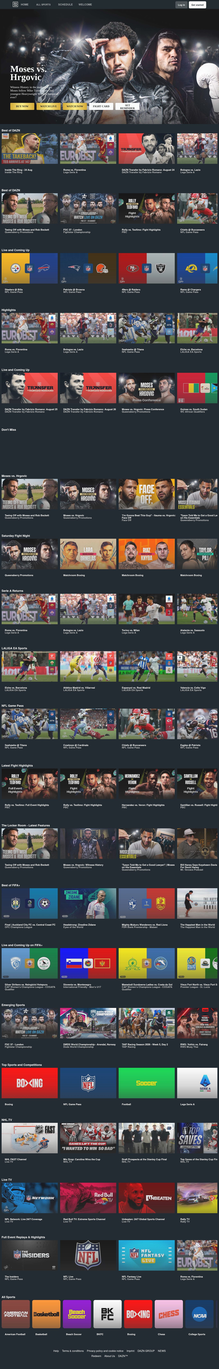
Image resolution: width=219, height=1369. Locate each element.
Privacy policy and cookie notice (105, 1351)
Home (25, 4)
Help (56, 1351)
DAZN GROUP (146, 1351)
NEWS (162, 1351)
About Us (109, 1356)
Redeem (96, 1356)
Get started (197, 4)
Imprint (130, 1351)
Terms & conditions (73, 1351)
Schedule (65, 4)
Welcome (85, 4)
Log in (181, 4)
